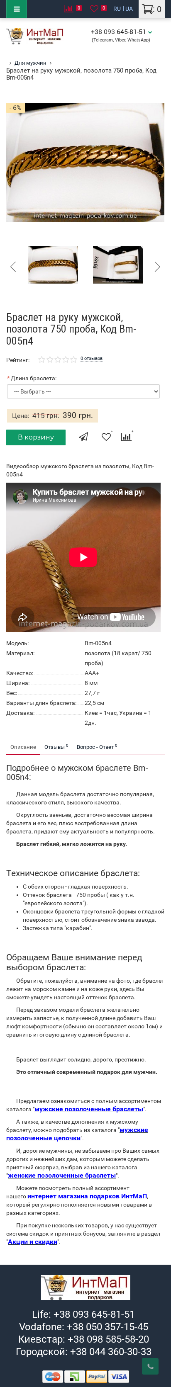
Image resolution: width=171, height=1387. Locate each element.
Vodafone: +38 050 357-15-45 (83, 1327)
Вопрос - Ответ (97, 746)
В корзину (36, 437)
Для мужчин (30, 63)
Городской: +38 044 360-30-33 (83, 1352)
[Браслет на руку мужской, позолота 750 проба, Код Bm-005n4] (53, 264)
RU (117, 8)
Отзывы (56, 746)
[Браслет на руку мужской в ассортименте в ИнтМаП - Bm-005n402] (118, 264)
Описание (23, 747)
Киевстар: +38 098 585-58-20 (83, 1339)
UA (129, 8)
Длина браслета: (33, 378)
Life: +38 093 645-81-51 (83, 1314)
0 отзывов (92, 358)
